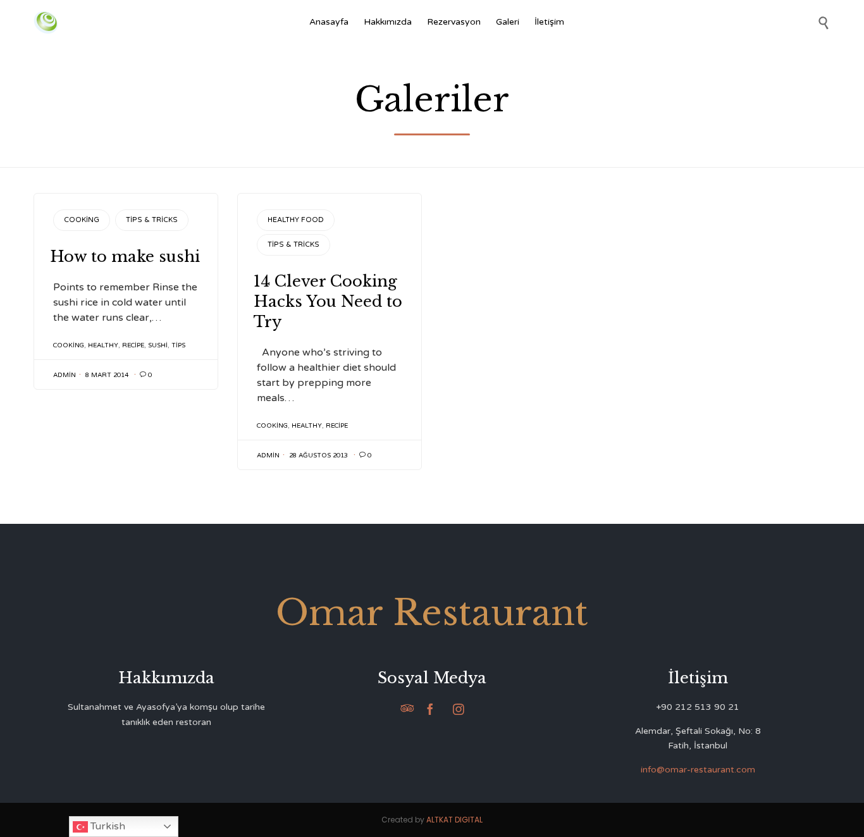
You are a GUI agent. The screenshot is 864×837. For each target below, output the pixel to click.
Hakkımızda (388, 21)
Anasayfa (329, 21)
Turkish (106, 826)
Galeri (507, 21)
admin (64, 375)
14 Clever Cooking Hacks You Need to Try (328, 301)
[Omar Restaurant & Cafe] (46, 22)
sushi (158, 345)
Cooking (81, 220)
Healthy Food (296, 220)
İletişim (549, 21)
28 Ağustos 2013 (318, 455)
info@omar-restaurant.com (698, 769)
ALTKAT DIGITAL (454, 819)
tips (178, 345)
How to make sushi (125, 256)
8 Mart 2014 (106, 375)
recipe (133, 345)
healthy (103, 345)
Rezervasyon (454, 21)
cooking (68, 345)
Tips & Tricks (152, 220)
